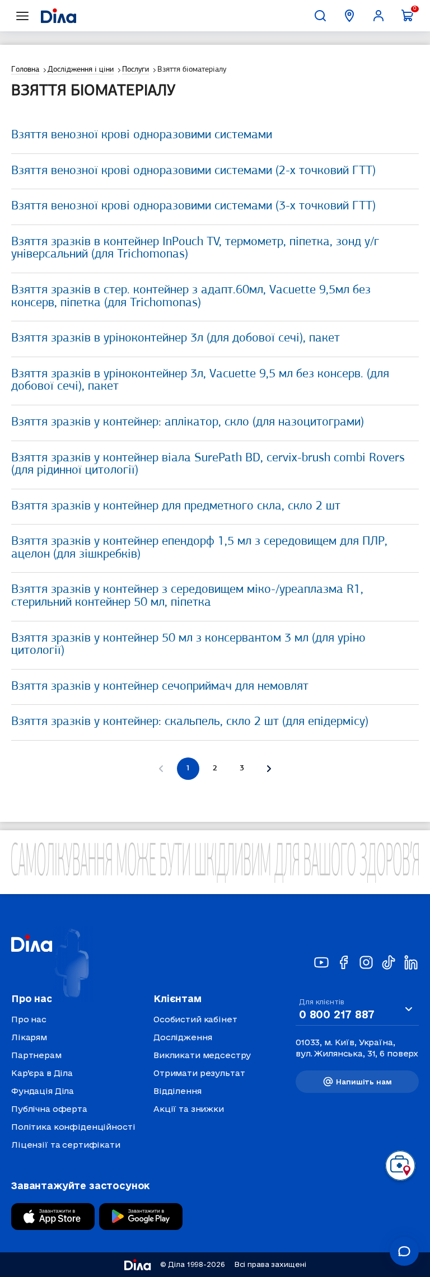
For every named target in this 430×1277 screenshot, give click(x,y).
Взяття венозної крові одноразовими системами (141, 135)
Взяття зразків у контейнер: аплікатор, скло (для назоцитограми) (187, 422)
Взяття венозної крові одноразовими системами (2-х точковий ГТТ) (193, 171)
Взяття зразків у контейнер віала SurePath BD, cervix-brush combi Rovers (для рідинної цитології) (208, 465)
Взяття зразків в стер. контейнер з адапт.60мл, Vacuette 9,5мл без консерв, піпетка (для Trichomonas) (191, 297)
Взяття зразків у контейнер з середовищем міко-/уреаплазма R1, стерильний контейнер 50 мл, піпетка (187, 596)
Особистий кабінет (195, 1019)
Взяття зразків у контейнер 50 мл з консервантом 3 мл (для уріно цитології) (188, 645)
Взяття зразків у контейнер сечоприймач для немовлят (160, 686)
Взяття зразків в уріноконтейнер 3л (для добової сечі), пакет (175, 338)
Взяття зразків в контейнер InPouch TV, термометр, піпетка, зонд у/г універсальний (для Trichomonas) (195, 248)
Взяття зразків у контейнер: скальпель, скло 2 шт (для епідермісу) (189, 721)
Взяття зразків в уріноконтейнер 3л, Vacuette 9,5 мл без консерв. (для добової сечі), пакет (200, 381)
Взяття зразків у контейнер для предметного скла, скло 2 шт (175, 506)
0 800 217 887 (336, 1014)
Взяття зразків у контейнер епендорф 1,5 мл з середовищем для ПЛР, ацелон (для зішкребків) (199, 548)
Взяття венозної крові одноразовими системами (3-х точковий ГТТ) (193, 206)
